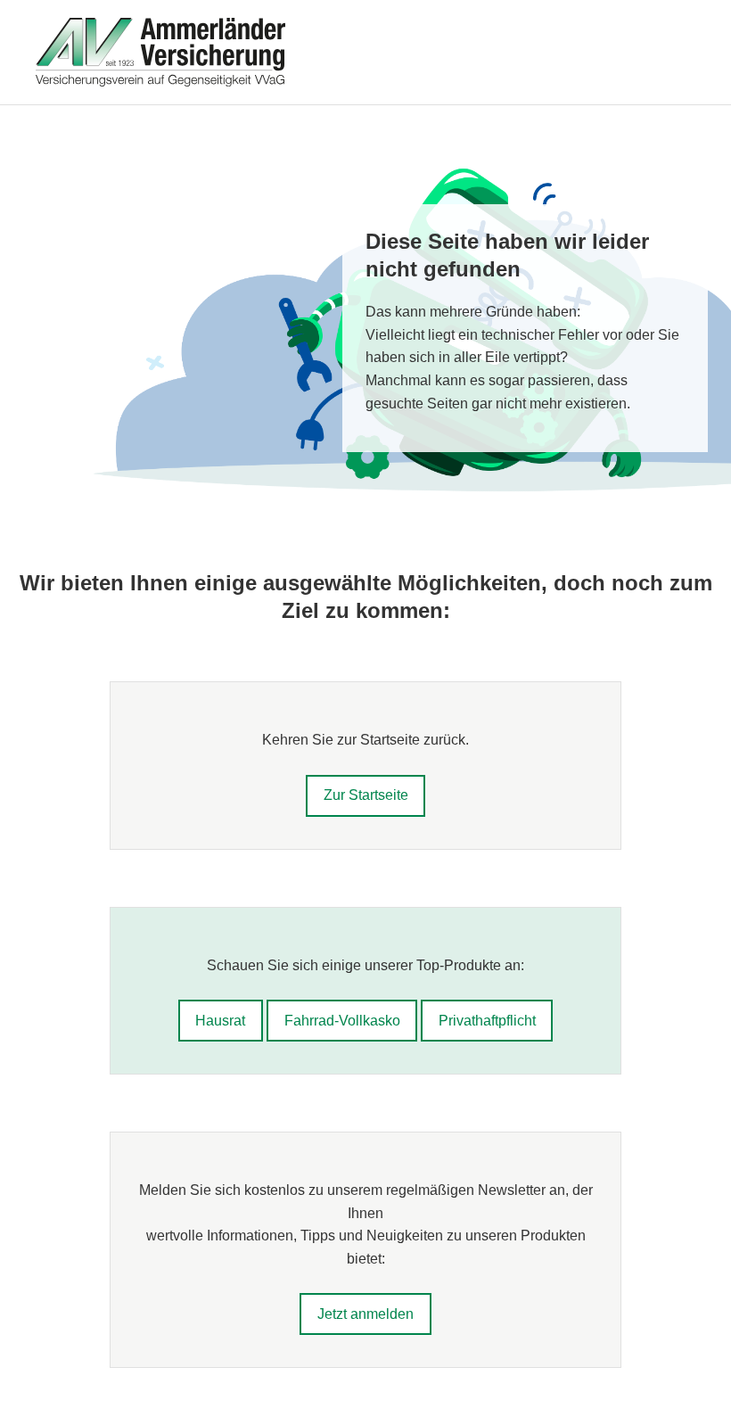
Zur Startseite (366, 795)
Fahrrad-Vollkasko (342, 1020)
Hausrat (220, 1020)
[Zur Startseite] (365, 52)
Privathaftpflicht (487, 1020)
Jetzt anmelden (365, 1314)
